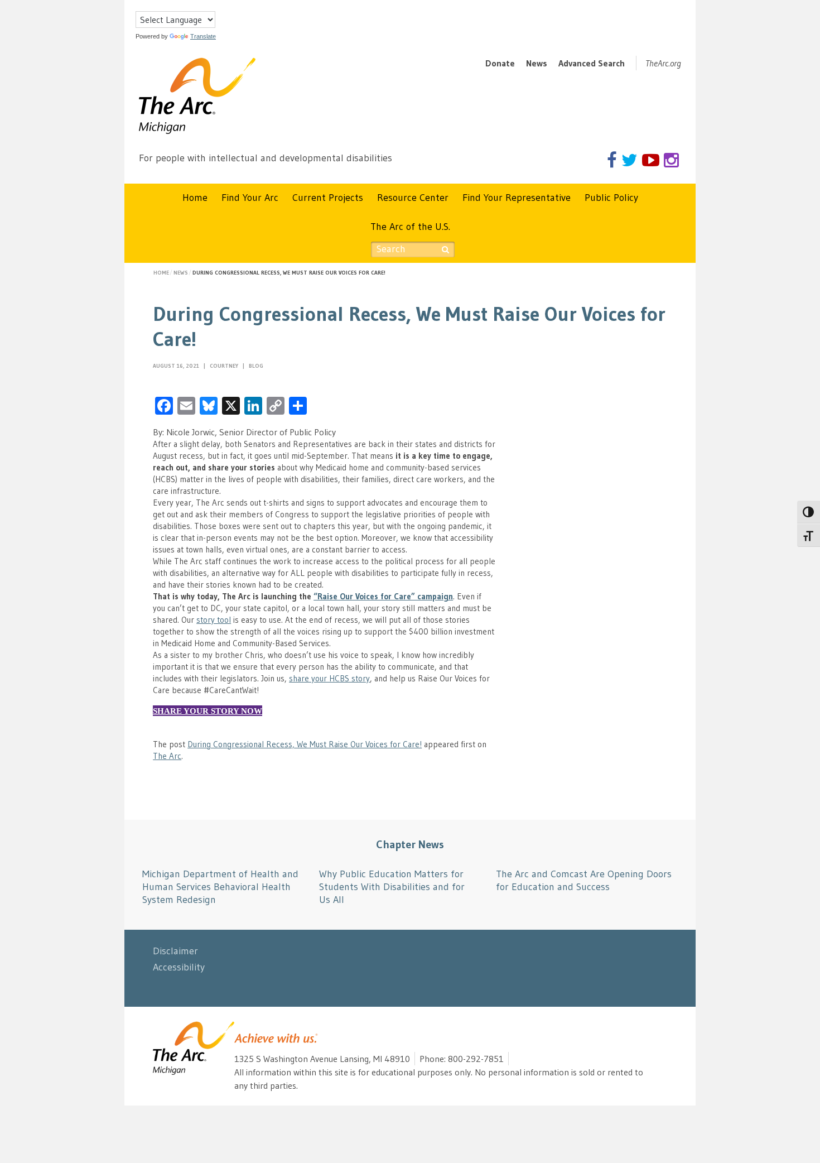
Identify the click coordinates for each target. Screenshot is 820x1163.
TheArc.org (663, 63)
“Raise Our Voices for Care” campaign (383, 596)
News (536, 63)
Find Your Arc (249, 197)
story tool (213, 619)
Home (195, 197)
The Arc (167, 756)
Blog (256, 365)
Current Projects (327, 197)
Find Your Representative (516, 197)
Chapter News (410, 844)
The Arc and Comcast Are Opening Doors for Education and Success (584, 880)
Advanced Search (591, 63)
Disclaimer (175, 951)
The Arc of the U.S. (410, 226)
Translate (203, 36)
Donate (500, 63)
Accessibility (179, 967)
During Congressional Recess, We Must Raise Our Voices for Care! (304, 744)
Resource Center (412, 197)
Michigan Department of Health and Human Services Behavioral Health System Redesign (220, 887)
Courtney (225, 365)
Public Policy (611, 197)
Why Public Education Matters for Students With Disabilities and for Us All (392, 887)
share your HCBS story (329, 678)
